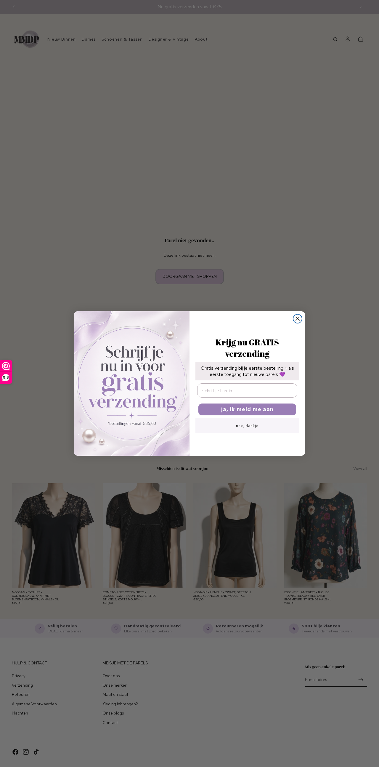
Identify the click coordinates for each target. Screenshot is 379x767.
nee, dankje (247, 425)
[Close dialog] (297, 318)
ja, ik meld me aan (247, 409)
